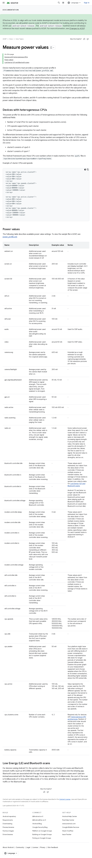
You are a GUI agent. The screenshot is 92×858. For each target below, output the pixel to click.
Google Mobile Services (70, 827)
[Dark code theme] (85, 169)
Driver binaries (8, 834)
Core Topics (19, 39)
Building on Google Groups (42, 834)
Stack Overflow (67, 831)
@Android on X (37, 816)
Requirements (8, 820)
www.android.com (69, 824)
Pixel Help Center (68, 820)
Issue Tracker (66, 834)
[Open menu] (3, 2)
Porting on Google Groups (41, 838)
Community (20, 847)
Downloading (7, 824)
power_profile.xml (10, 237)
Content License (64, 799)
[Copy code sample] (88, 169)
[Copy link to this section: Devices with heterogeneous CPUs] (49, 110)
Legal (28, 847)
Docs (11, 39)
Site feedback (53, 847)
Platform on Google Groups (42, 831)
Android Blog (37, 824)
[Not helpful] (87, 39)
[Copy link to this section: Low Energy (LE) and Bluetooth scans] (52, 763)
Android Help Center (69, 816)
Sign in (86, 3)
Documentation (11, 10)
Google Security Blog (39, 827)
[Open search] (59, 2)
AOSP (5, 39)
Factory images (8, 831)
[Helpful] (84, 39)
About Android (8, 847)
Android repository (9, 816)
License (35, 847)
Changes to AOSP (76, 28)
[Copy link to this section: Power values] (22, 229)
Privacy (42, 847)
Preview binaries (8, 827)
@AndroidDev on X (39, 820)
